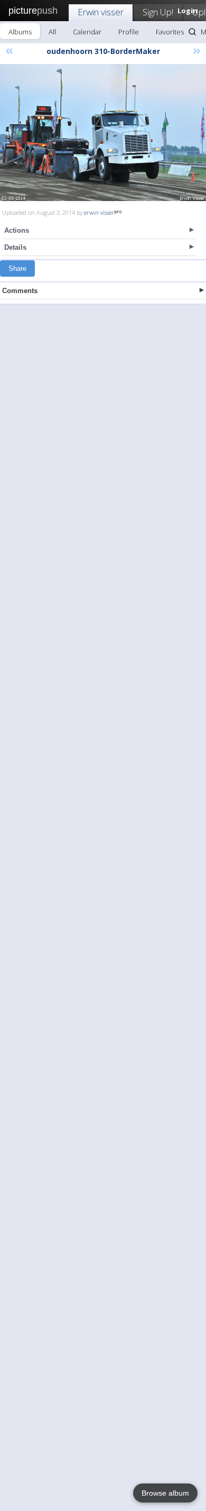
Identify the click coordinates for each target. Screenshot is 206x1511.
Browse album (165, 1493)
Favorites (170, 32)
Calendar (87, 32)
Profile (128, 32)
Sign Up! (158, 12)
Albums (20, 32)
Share (17, 268)
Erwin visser (101, 12)
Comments (20, 291)
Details (15, 247)
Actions (16, 230)
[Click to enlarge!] (103, 132)
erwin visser (99, 212)
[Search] (192, 31)
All (52, 32)
